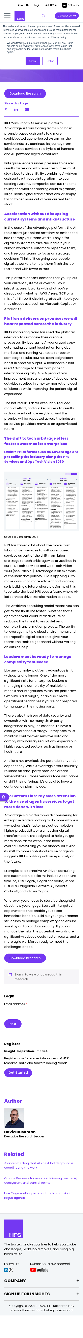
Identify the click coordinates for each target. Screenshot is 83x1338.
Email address (15, 1004)
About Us (23, 5)
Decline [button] (50, 61)
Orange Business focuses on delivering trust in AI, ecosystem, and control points (40, 1180)
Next (12, 1024)
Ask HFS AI (51, 5)
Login (37, 5)
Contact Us (65, 15)
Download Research (25, 93)
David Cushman (20, 1131)
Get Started (18, 1072)
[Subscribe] (4, 797)
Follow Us (73, 5)
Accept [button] (32, 61)
